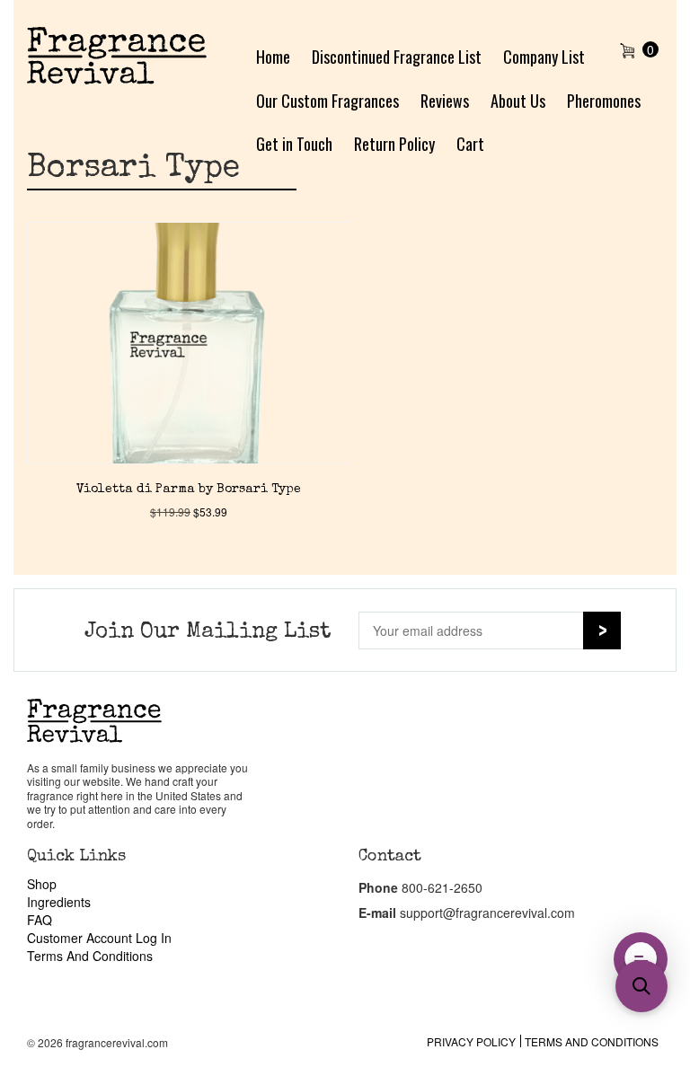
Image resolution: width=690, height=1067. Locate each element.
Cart (470, 143)
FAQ (39, 920)
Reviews (444, 100)
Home (273, 56)
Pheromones (604, 100)
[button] (641, 986)
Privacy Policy (471, 1041)
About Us (518, 100)
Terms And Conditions (90, 956)
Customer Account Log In (99, 938)
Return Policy (394, 143)
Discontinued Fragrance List (397, 56)
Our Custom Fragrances (327, 100)
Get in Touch (294, 143)
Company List (544, 56)
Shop (42, 884)
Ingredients (59, 902)
